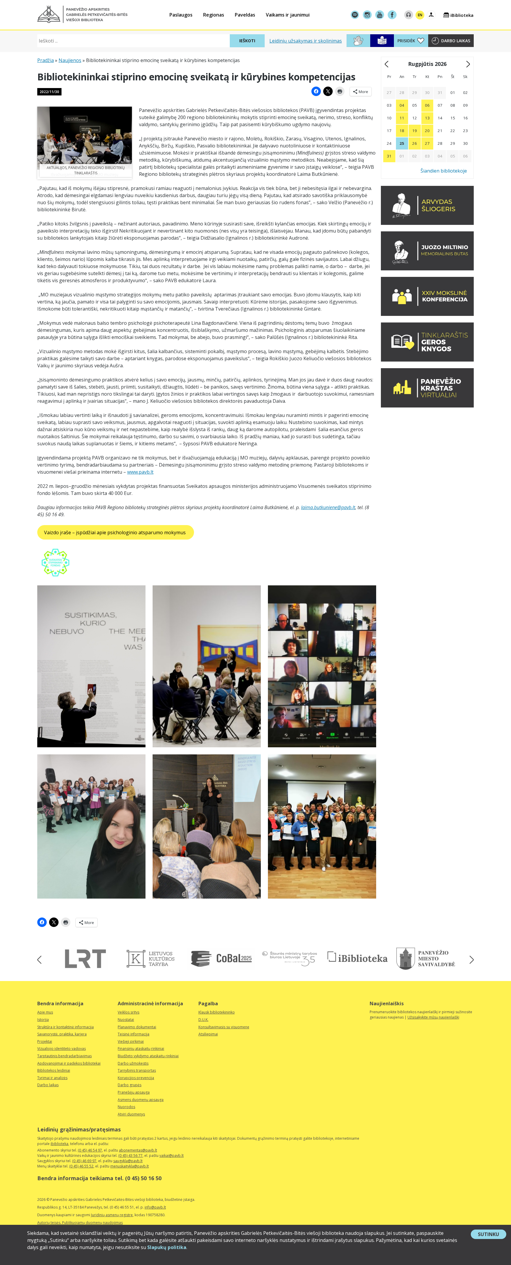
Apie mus (45, 1012)
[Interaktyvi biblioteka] (358, 957)
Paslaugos (181, 15)
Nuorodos (126, 1106)
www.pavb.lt (140, 472)
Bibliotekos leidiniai (53, 1070)
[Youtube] (379, 14)
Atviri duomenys (131, 1114)
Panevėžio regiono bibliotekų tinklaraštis (96, 170)
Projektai (44, 1041)
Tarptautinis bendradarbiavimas (64, 1055)
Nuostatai (126, 1019)
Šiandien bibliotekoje (444, 171)
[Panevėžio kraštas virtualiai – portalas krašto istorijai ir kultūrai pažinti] (427, 405)
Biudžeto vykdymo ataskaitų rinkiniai (148, 1055)
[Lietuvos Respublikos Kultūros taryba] (153, 959)
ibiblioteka (59, 1143)
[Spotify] (354, 14)
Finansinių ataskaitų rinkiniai (141, 1048)
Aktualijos (57, 167)
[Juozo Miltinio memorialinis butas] (427, 268)
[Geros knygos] (427, 360)
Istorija (43, 1019)
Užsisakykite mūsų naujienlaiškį (433, 1017)
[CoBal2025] (221, 959)
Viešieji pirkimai (131, 1041)
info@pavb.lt (155, 1207)
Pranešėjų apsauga (134, 1092)
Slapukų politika (166, 1247)
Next (470, 960)
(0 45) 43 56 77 (130, 1155)
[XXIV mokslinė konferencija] (427, 314)
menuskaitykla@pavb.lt (129, 1166)
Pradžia (45, 60)
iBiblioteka (461, 15)
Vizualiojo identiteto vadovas (61, 1048)
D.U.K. (203, 1019)
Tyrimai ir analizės (52, 1077)
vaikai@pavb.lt (171, 1155)
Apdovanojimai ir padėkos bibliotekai (69, 1063)
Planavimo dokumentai (137, 1026)
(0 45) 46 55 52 (81, 1166)
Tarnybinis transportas (137, 1070)
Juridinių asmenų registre (112, 1214)
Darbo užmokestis (133, 1063)
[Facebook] (392, 14)
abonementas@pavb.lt (138, 1150)
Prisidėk (406, 40)
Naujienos (70, 60)
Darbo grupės (129, 1084)
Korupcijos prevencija (136, 1077)
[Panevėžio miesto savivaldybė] (425, 959)
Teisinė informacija (133, 1034)
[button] (82, 14)
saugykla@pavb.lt (128, 1160)
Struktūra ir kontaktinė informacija (65, 1026)
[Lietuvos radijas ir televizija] (85, 959)
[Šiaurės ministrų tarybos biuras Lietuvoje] (290, 959)
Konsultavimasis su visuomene (223, 1026)
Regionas (213, 15)
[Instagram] (367, 14)
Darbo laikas (455, 40)
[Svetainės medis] (431, 14)
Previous (41, 960)
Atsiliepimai (208, 1034)
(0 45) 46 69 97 (84, 1160)
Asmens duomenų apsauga (141, 1099)
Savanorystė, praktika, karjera (62, 1034)
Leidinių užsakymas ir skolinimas (305, 41)
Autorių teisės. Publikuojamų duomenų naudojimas (80, 1222)
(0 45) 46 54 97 (90, 1150)
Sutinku (492, 1235)
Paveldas (245, 15)
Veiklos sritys (128, 1012)
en (420, 14)
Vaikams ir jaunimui (288, 15)
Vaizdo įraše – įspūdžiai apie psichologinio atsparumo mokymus (115, 532)
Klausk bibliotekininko (216, 1012)
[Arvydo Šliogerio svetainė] (427, 223)
